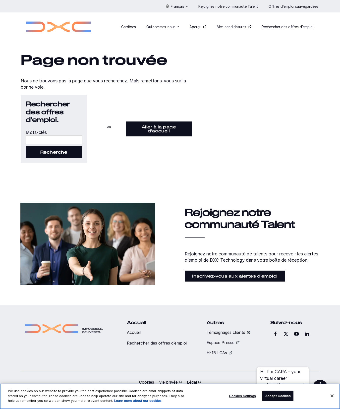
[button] (177, 6)
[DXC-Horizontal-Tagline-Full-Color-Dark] (64, 322)
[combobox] (54, 139)
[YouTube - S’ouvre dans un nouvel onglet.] (296, 334)
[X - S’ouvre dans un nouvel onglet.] (286, 334)
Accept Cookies (278, 396)
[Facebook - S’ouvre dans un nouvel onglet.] (275, 334)
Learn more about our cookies (138, 401)
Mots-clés (36, 132)
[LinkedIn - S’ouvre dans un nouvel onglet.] (307, 334)
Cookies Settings (242, 396)
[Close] (332, 395)
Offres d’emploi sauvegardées (294, 6)
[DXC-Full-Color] (58, 18)
